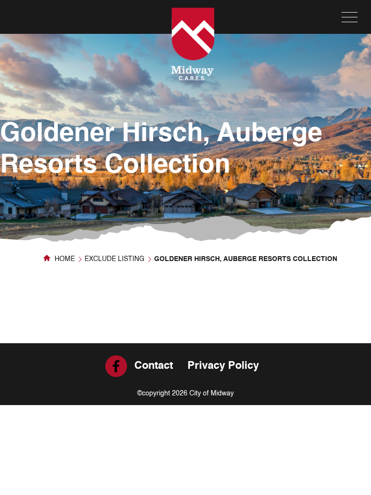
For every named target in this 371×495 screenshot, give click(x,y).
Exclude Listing (114, 259)
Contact (153, 366)
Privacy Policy (223, 366)
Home (64, 259)
